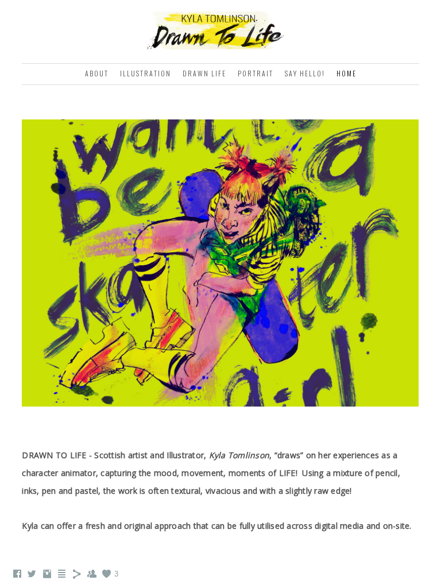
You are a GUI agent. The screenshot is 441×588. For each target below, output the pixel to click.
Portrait (255, 73)
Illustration (145, 73)
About (97, 73)
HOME (346, 73)
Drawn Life (204, 73)
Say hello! (305, 73)
